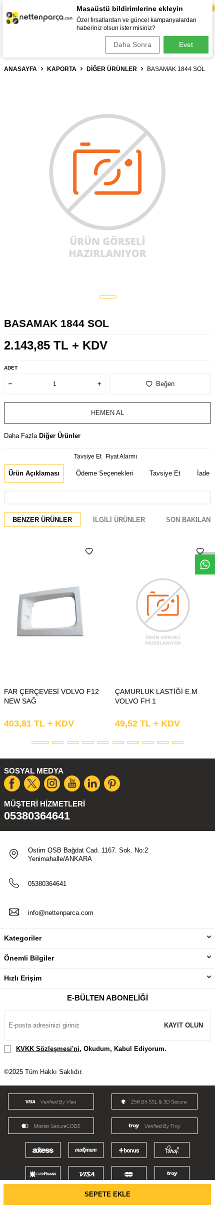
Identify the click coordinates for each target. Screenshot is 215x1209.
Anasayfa (20, 69)
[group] (107, 184)
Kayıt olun (183, 1025)
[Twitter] (32, 784)
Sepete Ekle (107, 1194)
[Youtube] (72, 784)
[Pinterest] (112, 784)
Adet (11, 367)
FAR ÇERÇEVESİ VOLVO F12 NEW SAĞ (51, 696)
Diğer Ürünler (111, 69)
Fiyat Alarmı (121, 456)
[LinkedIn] (92, 784)
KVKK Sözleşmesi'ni (48, 1048)
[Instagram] (52, 784)
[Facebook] (12, 784)
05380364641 (37, 816)
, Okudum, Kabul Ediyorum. (91, 1048)
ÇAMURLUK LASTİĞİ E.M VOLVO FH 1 (156, 696)
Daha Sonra (133, 44)
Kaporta (61, 69)
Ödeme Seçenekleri (104, 473)
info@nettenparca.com (61, 912)
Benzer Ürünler (42, 520)
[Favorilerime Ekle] (89, 551)
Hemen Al (107, 412)
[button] (107, 297)
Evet (186, 44)
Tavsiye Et (88, 456)
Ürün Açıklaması (34, 473)
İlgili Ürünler (119, 520)
